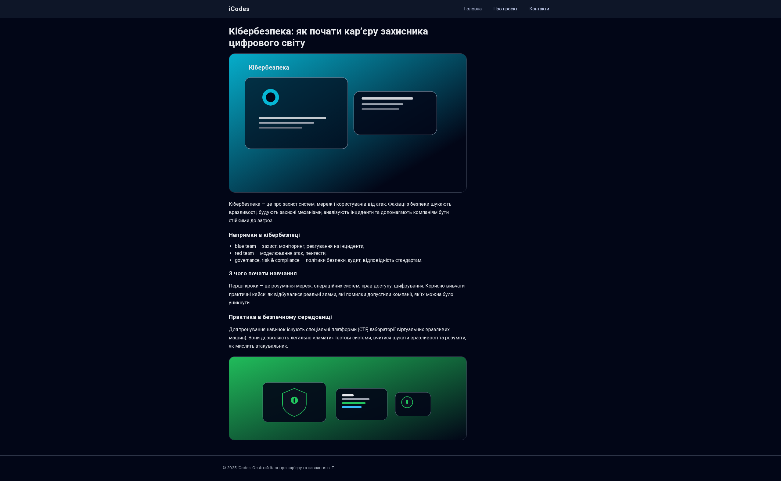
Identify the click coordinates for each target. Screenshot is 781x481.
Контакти (539, 9)
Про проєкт (505, 9)
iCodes (239, 9)
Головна (473, 9)
